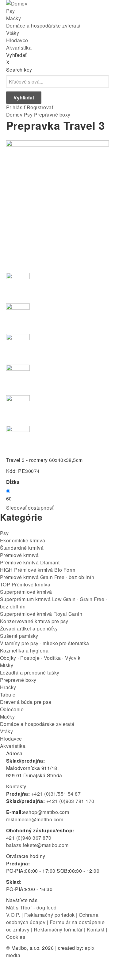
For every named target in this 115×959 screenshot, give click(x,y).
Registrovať (40, 107)
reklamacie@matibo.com (34, 819)
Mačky (13, 18)
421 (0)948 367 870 (29, 837)
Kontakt (95, 929)
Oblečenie (12, 709)
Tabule (8, 694)
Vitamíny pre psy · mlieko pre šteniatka (44, 643)
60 (9, 498)
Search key (19, 69)
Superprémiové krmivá (26, 591)
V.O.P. (13, 914)
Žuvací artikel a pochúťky (29, 628)
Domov (14, 114)
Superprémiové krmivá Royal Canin (41, 613)
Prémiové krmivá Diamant (29, 562)
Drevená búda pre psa (26, 701)
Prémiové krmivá (19, 555)
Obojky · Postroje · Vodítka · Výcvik (40, 657)
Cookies (15, 936)
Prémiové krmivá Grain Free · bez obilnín (47, 577)
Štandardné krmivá (22, 547)
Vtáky (12, 32)
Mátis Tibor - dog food (31, 907)
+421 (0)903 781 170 (70, 801)
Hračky (8, 687)
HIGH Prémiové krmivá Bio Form (37, 569)
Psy (10, 10)
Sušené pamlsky (19, 635)
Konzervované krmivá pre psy (34, 621)
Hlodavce (17, 40)
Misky (6, 665)
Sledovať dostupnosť (29, 507)
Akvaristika (19, 47)
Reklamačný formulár (58, 929)
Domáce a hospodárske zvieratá (43, 25)
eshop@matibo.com (46, 812)
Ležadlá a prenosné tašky (29, 672)
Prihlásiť (15, 107)
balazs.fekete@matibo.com (37, 845)
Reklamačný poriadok (49, 914)
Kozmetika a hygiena (24, 650)
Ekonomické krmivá (22, 540)
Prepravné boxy (52, 114)
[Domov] (16, 3)
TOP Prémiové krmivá (25, 584)
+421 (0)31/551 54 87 (56, 793)
